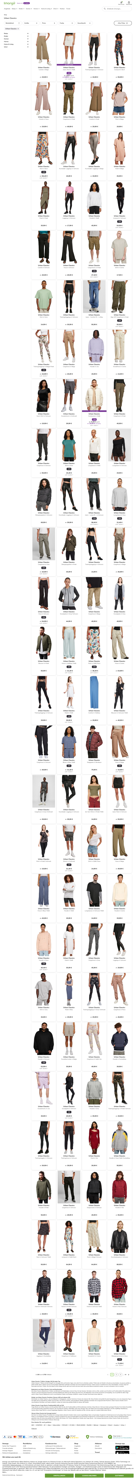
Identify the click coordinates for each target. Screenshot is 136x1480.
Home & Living (8, 44)
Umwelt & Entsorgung (52, 1451)
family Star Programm (9, 1446)
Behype (96, 1425)
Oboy (49, 1425)
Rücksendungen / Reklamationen (55, 1448)
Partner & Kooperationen (10, 1453)
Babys (6, 33)
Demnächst (98, 1448)
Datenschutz (27, 1451)
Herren (6, 41)
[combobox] (117, 8)
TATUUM (65, 1425)
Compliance (26, 1453)
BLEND (89, 1425)
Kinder (6, 36)
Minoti (110, 1425)
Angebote (77, 1446)
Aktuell (97, 1446)
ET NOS (72, 1425)
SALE (5, 47)
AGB (24, 1446)
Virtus (122, 1425)
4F (45, 1425)
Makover (34, 1429)
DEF (32, 1425)
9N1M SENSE (81, 1425)
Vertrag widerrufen (51, 1453)
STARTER (39, 1425)
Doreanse (103, 1425)
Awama (116, 1425)
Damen (6, 39)
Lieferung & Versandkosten (53, 1446)
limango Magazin (7, 1451)
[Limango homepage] (9, 3)
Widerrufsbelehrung (29, 1448)
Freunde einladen (7, 1448)
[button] (129, 3)
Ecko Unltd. (56, 1425)
